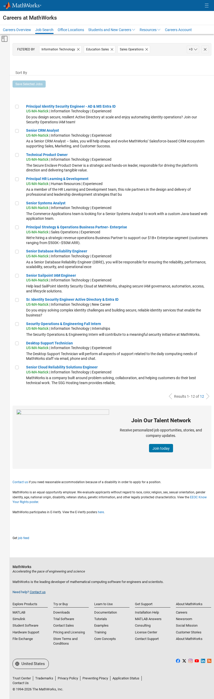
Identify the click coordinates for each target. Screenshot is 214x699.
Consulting (143, 625)
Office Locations (71, 30)
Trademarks (44, 678)
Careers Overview (17, 30)
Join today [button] (161, 448)
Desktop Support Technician (49, 343)
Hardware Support (26, 632)
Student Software (25, 625)
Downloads (61, 612)
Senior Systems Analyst (46, 203)
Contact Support (147, 639)
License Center (146, 632)
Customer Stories (188, 632)
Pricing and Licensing (69, 632)
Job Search (44, 30)
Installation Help (147, 612)
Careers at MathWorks (30, 18)
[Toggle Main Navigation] (207, 5)
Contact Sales (63, 625)
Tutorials (100, 619)
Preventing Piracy (95, 678)
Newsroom (184, 619)
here (101, 512)
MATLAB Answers (148, 619)
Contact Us (21, 683)
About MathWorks (189, 639)
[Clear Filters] (205, 49)
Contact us (20, 482)
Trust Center (22, 678)
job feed (23, 538)
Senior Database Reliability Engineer (56, 251)
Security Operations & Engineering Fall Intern (63, 324)
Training (100, 632)
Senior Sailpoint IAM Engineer (51, 275)
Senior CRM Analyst (42, 130)
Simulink (19, 619)
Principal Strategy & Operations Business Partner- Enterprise (76, 227)
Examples (101, 625)
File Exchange (23, 639)
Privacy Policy (68, 678)
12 (202, 396)
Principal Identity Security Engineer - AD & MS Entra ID (71, 106)
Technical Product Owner (47, 155)
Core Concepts (105, 639)
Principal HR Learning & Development (57, 179)
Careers (181, 612)
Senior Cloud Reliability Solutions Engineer (62, 367)
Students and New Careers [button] (109, 30)
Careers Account (178, 30)
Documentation (105, 612)
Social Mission (187, 625)
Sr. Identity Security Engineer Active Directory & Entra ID (72, 299)
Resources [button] (148, 30)
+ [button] (191, 49)
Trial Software (63, 619)
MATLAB (19, 612)
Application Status (125, 678)
